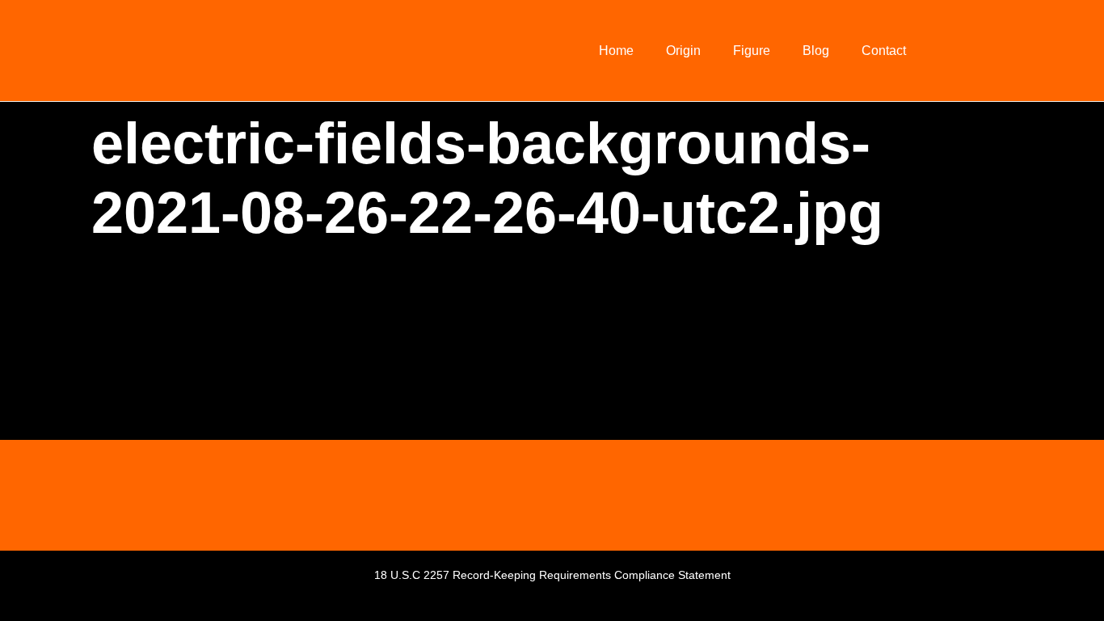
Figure (751, 50)
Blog (816, 50)
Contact (884, 50)
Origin (683, 50)
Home (616, 50)
